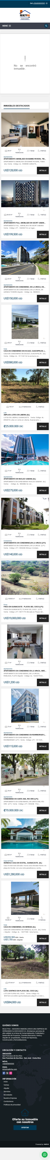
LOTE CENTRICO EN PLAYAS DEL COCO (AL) (21, 991)
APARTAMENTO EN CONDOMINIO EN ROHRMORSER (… (25, 735)
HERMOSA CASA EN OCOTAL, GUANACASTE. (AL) (23, 863)
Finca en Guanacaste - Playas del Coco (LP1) (23, 607)
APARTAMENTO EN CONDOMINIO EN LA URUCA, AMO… (25, 671)
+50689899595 (39, 3)
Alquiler (6, 1088)
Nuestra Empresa (10, 1098)
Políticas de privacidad (12, 1105)
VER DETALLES (25, 130)
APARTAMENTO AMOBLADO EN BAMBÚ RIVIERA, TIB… (25, 159)
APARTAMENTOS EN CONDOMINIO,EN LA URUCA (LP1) (25, 543)
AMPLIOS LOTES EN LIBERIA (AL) (17, 415)
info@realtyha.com (9, 1069)
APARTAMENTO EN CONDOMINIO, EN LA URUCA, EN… (24, 287)
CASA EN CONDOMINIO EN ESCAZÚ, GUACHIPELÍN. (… (25, 351)
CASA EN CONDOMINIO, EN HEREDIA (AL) (20, 927)
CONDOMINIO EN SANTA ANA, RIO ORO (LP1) (21, 799)
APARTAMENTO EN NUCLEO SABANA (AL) (20, 479)
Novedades (8, 1095)
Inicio (6, 1082)
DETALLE (42, 170)
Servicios (7, 1091)
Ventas (6, 1085)
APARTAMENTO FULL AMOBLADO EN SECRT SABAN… (25, 223)
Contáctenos (8, 1101)
